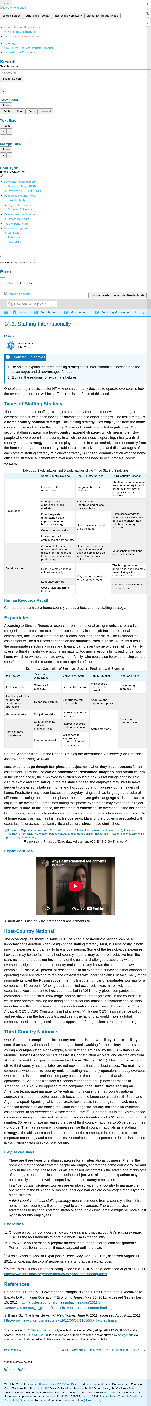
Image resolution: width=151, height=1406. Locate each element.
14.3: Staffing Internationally (41, 1330)
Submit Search (12, 78)
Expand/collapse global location (145, 311)
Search (10, 304)
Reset (6, 105)
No (25, 1369)
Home (22, 312)
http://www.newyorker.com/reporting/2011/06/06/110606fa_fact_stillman (60, 1320)
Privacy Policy (108, 1396)
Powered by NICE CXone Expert (59, 1384)
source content (13, 1339)
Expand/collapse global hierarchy (8, 312)
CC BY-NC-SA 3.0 (36, 1335)
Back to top (11, 1349)
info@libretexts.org (89, 1400)
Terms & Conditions (130, 1396)
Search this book (10, 66)
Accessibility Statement (18, 1400)
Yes (11, 1369)
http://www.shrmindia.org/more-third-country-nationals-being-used (55, 1274)
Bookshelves (48, 312)
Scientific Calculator (20, 209)
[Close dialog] (2, 277)
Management (79, 312)
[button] (14, 237)
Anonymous (125, 1335)
